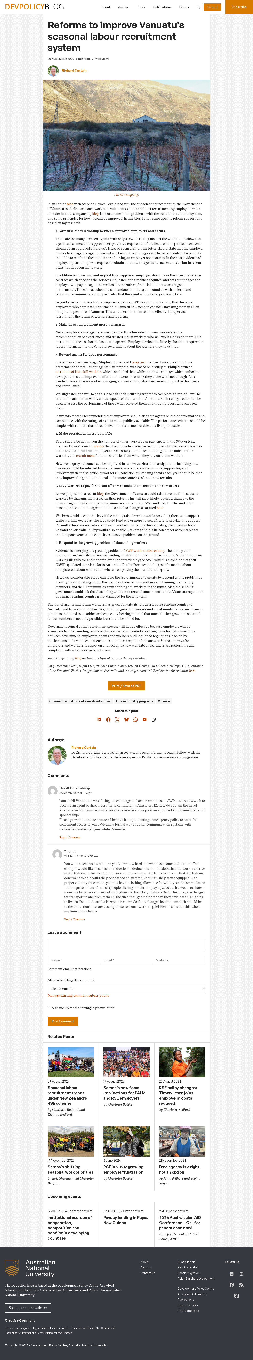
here (160, 508)
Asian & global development (196, 1278)
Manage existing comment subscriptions (78, 995)
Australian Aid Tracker (192, 1294)
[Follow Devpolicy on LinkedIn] (232, 1274)
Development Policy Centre (196, 1288)
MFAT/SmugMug (126, 195)
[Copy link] (153, 719)
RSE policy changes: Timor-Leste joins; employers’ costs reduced (178, 1095)
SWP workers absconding (144, 551)
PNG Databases (188, 1310)
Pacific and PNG (188, 1267)
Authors (124, 7)
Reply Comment (69, 837)
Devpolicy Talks (188, 1305)
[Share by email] (144, 719)
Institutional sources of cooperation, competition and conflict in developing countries (70, 1228)
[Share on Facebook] (108, 719)
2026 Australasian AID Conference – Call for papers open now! (180, 1222)
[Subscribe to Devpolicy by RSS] (241, 1285)
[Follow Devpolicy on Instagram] (241, 1274)
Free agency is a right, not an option (180, 1169)
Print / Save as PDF (126, 686)
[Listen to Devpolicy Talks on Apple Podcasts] (236, 1295)
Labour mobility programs (134, 701)
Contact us (147, 1273)
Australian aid (186, 1261)
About (105, 7)
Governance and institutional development (80, 701)
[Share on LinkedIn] (99, 719)
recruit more (85, 456)
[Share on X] (117, 719)
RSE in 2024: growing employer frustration (123, 1169)
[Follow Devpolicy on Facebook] (232, 1285)
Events (184, 7)
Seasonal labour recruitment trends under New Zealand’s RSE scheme (67, 1095)
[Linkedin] (73, 763)
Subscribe (239, 7)
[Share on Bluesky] (126, 719)
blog (70, 204)
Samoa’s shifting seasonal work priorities (70, 1169)
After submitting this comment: (71, 980)
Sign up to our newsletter (28, 1308)
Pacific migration (189, 1273)
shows (99, 446)
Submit (212, 7)
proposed (139, 362)
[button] (198, 7)
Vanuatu (164, 701)
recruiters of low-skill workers (79, 372)
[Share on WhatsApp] (135, 719)
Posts (141, 7)
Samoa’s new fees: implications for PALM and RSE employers (124, 1093)
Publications (162, 7)
